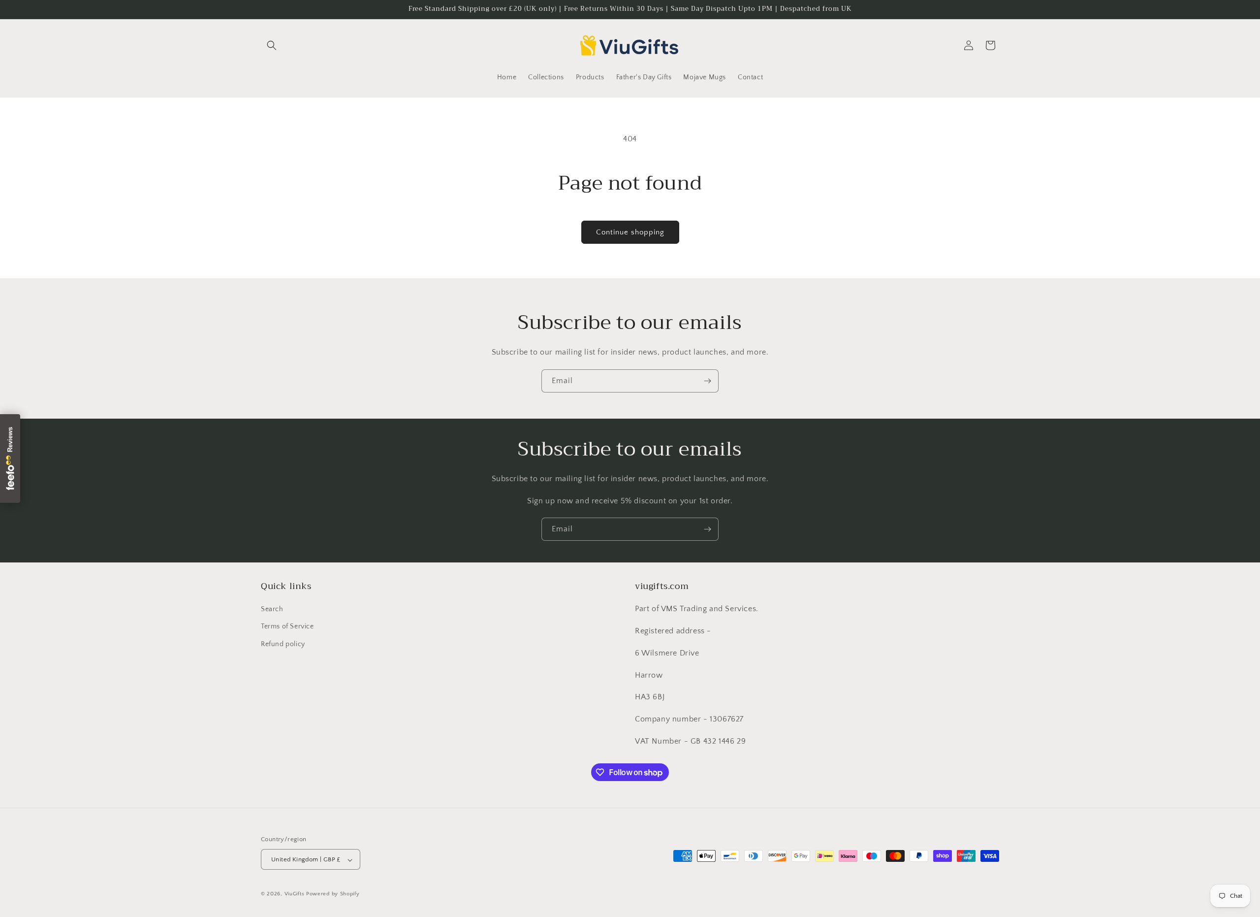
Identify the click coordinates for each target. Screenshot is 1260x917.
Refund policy (283, 644)
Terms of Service (287, 627)
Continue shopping (630, 232)
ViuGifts (294, 894)
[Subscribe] (707, 381)
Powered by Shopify (333, 894)
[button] (272, 45)
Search (272, 610)
